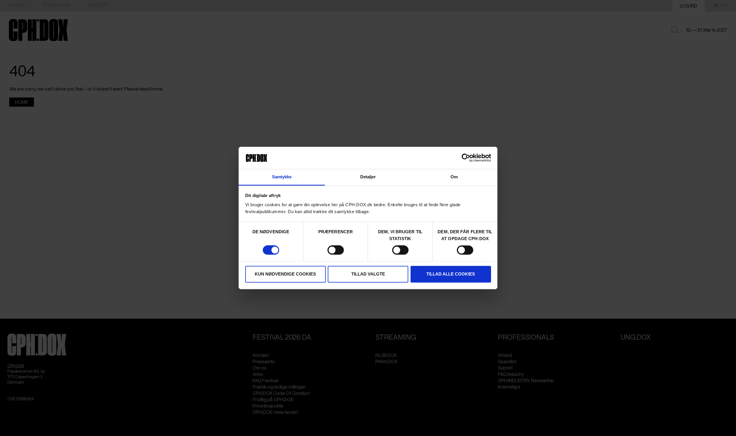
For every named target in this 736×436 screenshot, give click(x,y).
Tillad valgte (368, 273)
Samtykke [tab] (282, 176)
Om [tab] (454, 176)
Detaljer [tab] (368, 176)
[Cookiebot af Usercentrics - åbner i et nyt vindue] (466, 158)
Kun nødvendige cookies (285, 273)
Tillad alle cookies (450, 273)
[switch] (335, 250)
